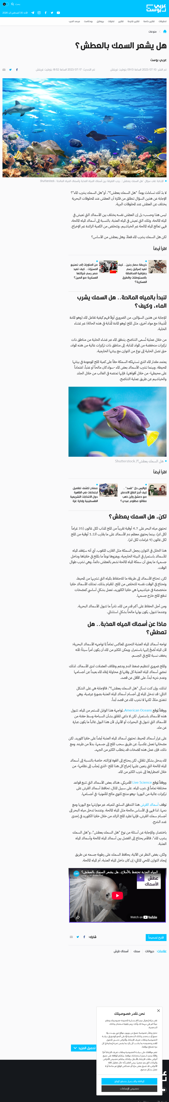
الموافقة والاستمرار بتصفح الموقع (129, 1081)
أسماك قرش (121, 951)
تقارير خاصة (149, 21)
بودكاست (88, 21)
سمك (137, 951)
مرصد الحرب (74, 21)
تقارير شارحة (133, 21)
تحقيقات (163, 21)
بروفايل (100, 21)
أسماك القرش (149, 804)
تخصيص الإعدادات (129, 1089)
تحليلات (111, 21)
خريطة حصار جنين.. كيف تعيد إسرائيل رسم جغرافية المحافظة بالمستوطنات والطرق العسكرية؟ (132, 273)
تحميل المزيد (87, 1048)
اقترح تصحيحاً (156, 937)
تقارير (121, 21)
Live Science (142, 782)
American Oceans (138, 710)
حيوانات (149, 951)
